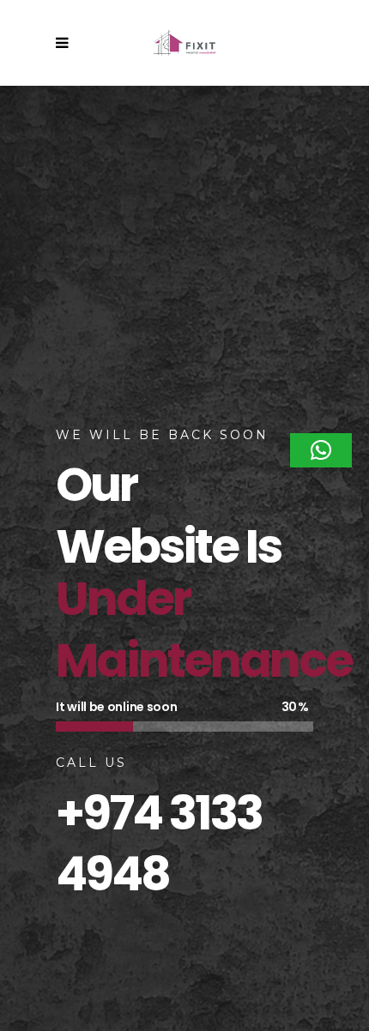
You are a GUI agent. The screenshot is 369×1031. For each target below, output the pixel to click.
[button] (321, 450)
